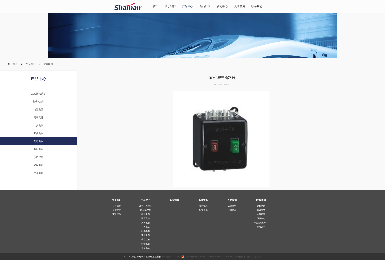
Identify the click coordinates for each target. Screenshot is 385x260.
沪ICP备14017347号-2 (171, 256)
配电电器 (48, 64)
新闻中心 (222, 6)
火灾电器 (38, 125)
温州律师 (239, 256)
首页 (155, 6)
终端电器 (38, 165)
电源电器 (38, 109)
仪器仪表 (38, 157)
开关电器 (38, 133)
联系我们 (256, 6)
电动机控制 (38, 101)
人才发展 (239, 6)
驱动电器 (38, 149)
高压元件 (38, 117)
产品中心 (187, 6)
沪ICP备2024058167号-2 (223, 256)
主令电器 (38, 173)
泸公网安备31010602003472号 (198, 256)
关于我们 (170, 6)
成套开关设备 (38, 93)
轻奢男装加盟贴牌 (252, 256)
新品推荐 (204, 6)
